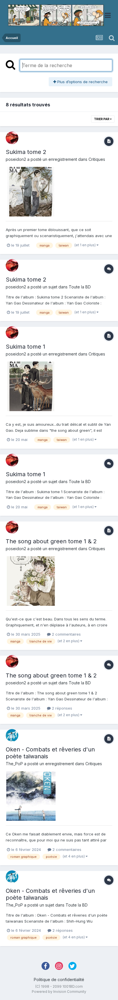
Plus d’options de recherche (82, 81)
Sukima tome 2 (26, 152)
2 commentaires (66, 634)
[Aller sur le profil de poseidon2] (12, 138)
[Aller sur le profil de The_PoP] (12, 735)
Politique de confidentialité (59, 979)
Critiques (96, 159)
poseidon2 (16, 159)
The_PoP (14, 763)
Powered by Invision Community (59, 991)
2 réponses (61, 708)
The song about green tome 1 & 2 (51, 541)
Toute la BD (80, 286)
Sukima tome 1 (25, 346)
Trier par (102, 119)
